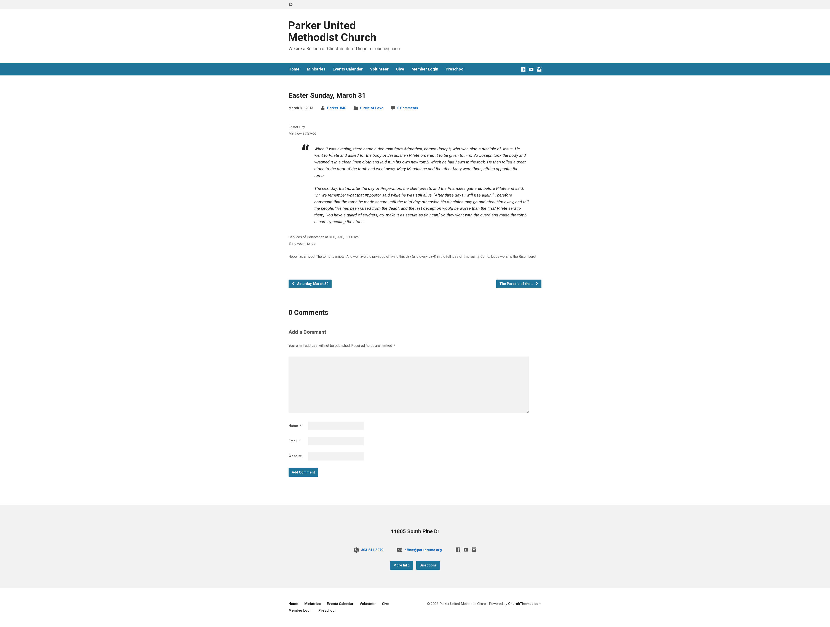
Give (400, 69)
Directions (428, 565)
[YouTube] (531, 69)
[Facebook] (523, 69)
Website (295, 456)
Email (295, 441)
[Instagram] (539, 69)
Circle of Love (371, 108)
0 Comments (407, 108)
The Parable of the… (517, 284)
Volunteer (379, 69)
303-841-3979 (372, 550)
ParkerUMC (336, 108)
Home (294, 69)
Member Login (425, 69)
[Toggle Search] (290, 4)
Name (295, 426)
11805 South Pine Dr (415, 531)
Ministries (316, 69)
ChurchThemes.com (524, 604)
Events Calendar (348, 69)
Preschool (455, 69)
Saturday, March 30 (312, 284)
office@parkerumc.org (423, 550)
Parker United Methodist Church (332, 31)
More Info (401, 565)
